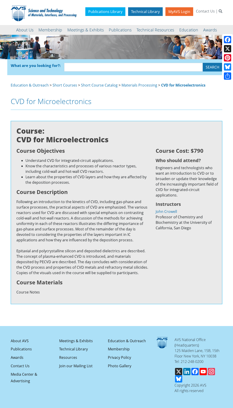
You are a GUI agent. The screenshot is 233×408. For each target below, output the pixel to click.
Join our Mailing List (76, 365)
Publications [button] (120, 30)
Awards (17, 357)
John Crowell (166, 211)
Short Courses (65, 85)
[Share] (227, 76)
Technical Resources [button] (155, 30)
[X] (227, 48)
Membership (119, 349)
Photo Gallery (119, 365)
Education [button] (188, 30)
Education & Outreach (30, 85)
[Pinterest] (227, 57)
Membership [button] (50, 30)
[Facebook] (227, 39)
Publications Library (105, 11)
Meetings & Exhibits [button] (85, 30)
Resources (68, 357)
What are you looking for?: (36, 65)
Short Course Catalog (99, 85)
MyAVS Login (179, 11)
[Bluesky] (227, 66)
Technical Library (145, 11)
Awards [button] (210, 30)
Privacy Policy (119, 357)
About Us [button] (24, 30)
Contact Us (205, 11)
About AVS (20, 340)
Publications (21, 349)
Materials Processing (139, 85)
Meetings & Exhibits (76, 340)
